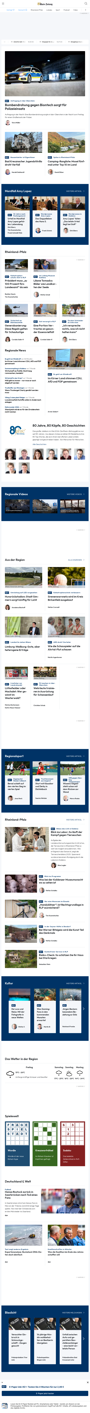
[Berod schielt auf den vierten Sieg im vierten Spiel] (17, 768)
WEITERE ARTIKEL (74, 191)
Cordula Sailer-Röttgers (18, 340)
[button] (5, 1008)
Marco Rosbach (74, 798)
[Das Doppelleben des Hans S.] (45, 203)
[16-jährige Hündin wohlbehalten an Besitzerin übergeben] (45, 1323)
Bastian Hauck (10, 294)
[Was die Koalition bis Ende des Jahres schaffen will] (66, 1235)
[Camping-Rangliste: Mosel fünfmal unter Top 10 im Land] (66, 142)
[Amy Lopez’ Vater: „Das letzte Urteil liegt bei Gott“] (72, 203)
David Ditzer (59, 172)
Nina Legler (62, 865)
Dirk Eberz (11, 227)
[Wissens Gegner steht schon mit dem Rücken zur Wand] (72, 768)
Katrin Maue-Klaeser (12, 708)
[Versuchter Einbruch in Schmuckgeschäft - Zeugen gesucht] (19, 1323)
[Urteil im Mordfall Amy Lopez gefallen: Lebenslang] (17, 203)
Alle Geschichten (39, 444)
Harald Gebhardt (18, 172)
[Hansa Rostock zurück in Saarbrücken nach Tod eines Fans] (63, 1201)
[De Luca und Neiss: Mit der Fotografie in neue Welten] (19, 994)
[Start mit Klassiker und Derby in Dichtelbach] (45, 768)
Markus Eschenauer (12, 705)
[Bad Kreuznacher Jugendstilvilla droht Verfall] (23, 142)
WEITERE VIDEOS (74, 494)
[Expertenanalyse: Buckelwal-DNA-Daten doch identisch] (23, 1235)
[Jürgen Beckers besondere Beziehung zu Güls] (70, 994)
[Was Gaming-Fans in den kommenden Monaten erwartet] (45, 994)
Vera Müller (16, 123)
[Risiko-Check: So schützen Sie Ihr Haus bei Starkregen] (21, 958)
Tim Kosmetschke (14, 230)
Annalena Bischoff (18, 607)
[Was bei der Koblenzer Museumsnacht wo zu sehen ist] (21, 883)
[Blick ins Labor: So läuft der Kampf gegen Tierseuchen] (27, 839)
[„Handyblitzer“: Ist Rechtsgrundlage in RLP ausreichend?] (21, 908)
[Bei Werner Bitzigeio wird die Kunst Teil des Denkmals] (21, 933)
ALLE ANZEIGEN (75, 560)
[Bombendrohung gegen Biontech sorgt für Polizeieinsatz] (45, 73)
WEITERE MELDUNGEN (72, 1312)
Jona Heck (18, 798)
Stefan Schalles (45, 295)
